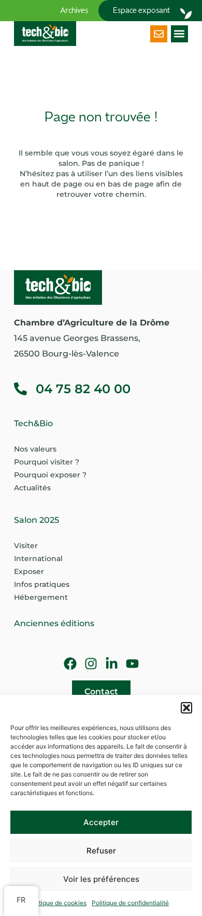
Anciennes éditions (54, 623)
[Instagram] (90, 663)
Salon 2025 (36, 520)
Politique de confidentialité (130, 903)
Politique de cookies (57, 903)
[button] (186, 708)
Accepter (101, 822)
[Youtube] (132, 663)
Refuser (101, 851)
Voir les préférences (101, 879)
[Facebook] (70, 663)
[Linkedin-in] (111, 663)
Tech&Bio (33, 423)
